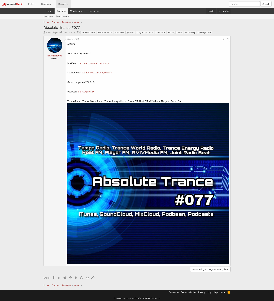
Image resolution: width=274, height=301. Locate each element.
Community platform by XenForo (137, 298)
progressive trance (145, 32)
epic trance (119, 32)
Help (215, 292)
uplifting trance (204, 32)
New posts (48, 16)
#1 (228, 39)
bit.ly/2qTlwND (86, 91)
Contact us (174, 292)
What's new (76, 11)
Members (94, 11)
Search (266, 4)
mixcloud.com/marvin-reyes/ (94, 63)
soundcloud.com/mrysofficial (97, 72)
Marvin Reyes (52, 32)
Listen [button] (31, 4)
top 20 (171, 32)
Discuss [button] (62, 4)
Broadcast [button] (46, 4)
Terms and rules (188, 292)
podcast (130, 32)
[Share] (223, 39)
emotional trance (105, 32)
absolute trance (88, 32)
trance (179, 32)
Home (49, 11)
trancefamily (190, 32)
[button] (85, 11)
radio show (160, 32)
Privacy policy (204, 292)
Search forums (62, 16)
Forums (61, 11)
